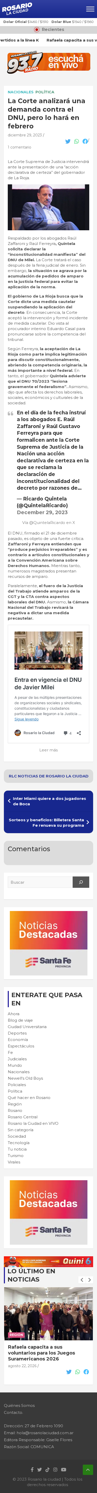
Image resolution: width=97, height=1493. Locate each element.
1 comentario (19, 147)
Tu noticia (17, 1149)
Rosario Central (23, 1116)
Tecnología (18, 1142)
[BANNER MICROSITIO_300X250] (48, 913)
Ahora (13, 1013)
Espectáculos (21, 1046)
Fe (10, 1052)
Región (15, 1104)
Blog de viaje (20, 1020)
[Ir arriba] (88, 1470)
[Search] (81, 882)
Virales (14, 1162)
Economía (18, 1039)
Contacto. (13, 1412)
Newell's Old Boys (25, 1078)
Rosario (15, 1110)
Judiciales (17, 1058)
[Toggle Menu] (90, 8)
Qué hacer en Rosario (29, 1097)
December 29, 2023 (42, 512)
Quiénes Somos (19, 1405)
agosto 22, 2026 (22, 1366)
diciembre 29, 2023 (25, 135)
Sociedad (17, 1136)
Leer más (48, 750)
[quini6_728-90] (48, 1259)
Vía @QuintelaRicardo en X (48, 522)
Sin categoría (20, 1129)
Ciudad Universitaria (27, 1026)
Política (44, 92)
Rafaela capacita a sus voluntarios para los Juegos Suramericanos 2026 (41, 1353)
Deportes (17, 1033)
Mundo (15, 1065)
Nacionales (21, 92)
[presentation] (82, 1280)
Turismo (16, 1155)
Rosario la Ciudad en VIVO (33, 1123)
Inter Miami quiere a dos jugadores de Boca (49, 801)
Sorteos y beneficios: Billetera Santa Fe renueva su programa (46, 822)
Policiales (17, 1084)
